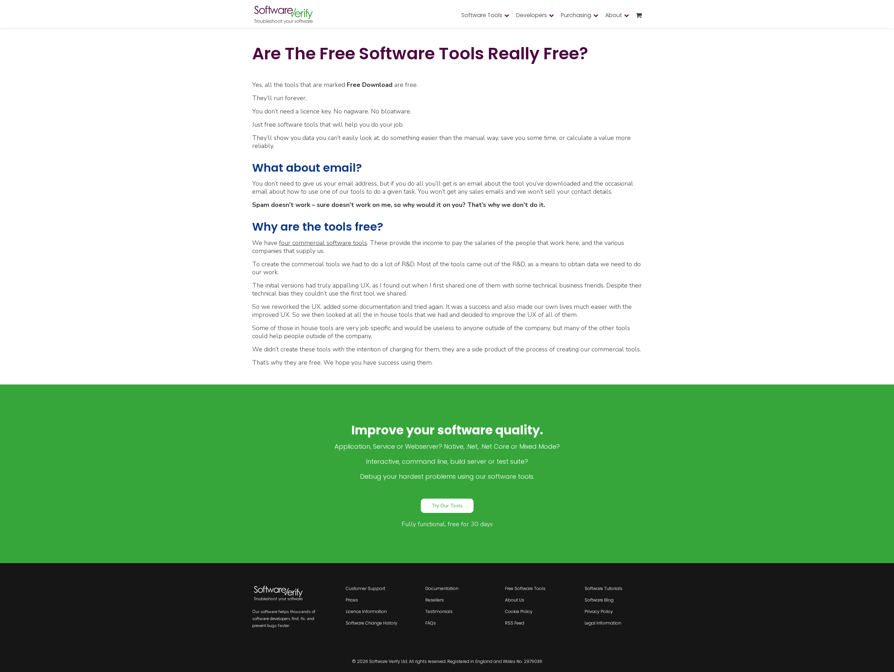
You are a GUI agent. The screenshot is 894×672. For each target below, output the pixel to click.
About (613, 15)
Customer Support (365, 588)
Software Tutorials (603, 588)
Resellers (434, 600)
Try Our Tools (447, 505)
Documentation (442, 588)
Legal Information (603, 623)
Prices (352, 600)
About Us (514, 600)
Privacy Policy (599, 611)
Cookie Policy (519, 611)
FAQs (430, 623)
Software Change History (371, 623)
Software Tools (481, 15)
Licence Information (366, 611)
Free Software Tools (525, 588)
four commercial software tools (323, 243)
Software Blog (599, 600)
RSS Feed (514, 623)
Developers (531, 15)
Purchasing (576, 15)
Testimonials (439, 611)
